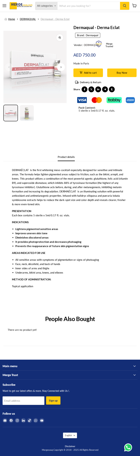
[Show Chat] (129, 447)
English (68, 435)
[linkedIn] (98, 89)
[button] (61, 67)
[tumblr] (112, 89)
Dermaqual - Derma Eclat (55, 19)
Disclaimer (70, 446)
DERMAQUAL (28, 19)
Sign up (53, 400)
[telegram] (105, 89)
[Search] (124, 6)
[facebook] (84, 89)
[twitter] (91, 89)
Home (11, 19)
